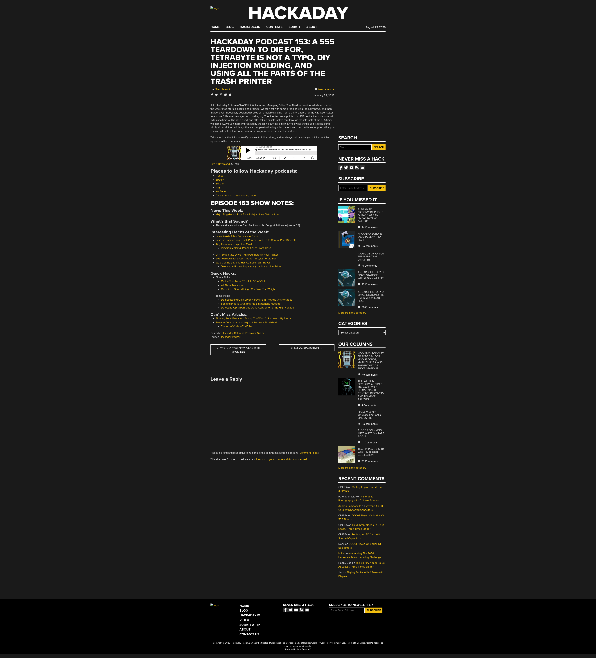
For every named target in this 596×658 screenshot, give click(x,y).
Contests (274, 27)
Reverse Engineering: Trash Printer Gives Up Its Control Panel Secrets (256, 240)
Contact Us (249, 634)
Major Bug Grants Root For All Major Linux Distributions (247, 214)
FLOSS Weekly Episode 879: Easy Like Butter (369, 415)
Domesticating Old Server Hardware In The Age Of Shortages (256, 299)
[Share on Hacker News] (221, 94)
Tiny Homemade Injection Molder (235, 244)
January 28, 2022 (324, 95)
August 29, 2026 (376, 27)
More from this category (352, 312)
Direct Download (220, 164)
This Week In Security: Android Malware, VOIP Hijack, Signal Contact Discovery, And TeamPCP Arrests (371, 390)
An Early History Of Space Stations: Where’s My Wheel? (371, 275)
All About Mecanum (232, 285)
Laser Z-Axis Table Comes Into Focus (237, 236)
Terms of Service (341, 643)
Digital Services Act (359, 643)
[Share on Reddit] (225, 94)
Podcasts (250, 333)
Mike (341, 553)
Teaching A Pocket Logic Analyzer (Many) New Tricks (251, 266)
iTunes (219, 175)
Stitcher (220, 183)
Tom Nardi (222, 89)
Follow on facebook (340, 167)
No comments (326, 89)
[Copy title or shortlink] (230, 94)
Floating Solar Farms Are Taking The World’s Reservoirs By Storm (253, 318)
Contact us (362, 167)
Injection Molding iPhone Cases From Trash (246, 248)
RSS (218, 187)
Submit (294, 27)
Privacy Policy (325, 643)
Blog (230, 27)
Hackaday (298, 13)
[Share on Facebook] (212, 94)
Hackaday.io (250, 27)
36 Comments (369, 461)
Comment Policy (309, 452)
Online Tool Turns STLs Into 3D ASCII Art (244, 281)
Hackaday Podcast (230, 337)
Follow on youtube (351, 167)
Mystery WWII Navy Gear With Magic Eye (238, 350)
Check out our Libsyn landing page (236, 195)
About (311, 27)
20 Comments (369, 307)
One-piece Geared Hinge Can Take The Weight (248, 289)
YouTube (221, 191)
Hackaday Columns (233, 333)
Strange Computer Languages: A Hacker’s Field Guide (247, 322)
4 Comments (368, 405)
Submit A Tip (249, 625)
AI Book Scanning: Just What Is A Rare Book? (371, 433)
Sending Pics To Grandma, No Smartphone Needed (250, 303)
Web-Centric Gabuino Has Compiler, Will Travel (243, 262)
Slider (260, 333)
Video (244, 620)
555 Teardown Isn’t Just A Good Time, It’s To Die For (246, 258)
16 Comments (369, 265)
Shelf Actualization (306, 347)
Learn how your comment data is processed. (281, 459)
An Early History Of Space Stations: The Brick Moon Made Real (371, 296)
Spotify (220, 179)
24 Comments (369, 227)
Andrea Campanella (349, 506)
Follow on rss (357, 167)
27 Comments (369, 284)
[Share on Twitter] (216, 94)
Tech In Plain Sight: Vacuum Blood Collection (371, 452)
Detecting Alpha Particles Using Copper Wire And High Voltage (257, 307)
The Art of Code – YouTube (236, 326)
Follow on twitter (346, 167)
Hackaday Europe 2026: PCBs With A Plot (370, 236)
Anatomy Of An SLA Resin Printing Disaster (371, 256)
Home (215, 27)
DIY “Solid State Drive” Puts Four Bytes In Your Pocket (247, 254)
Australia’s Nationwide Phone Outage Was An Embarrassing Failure (370, 215)
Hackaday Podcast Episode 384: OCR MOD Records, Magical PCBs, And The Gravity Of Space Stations (371, 361)
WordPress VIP (304, 649)
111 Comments (369, 442)
